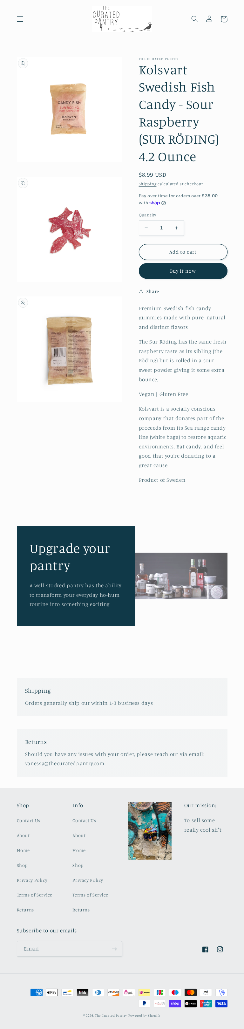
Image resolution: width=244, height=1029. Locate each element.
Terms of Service (34, 894)
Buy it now (183, 271)
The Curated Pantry (111, 1015)
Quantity (147, 214)
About (23, 835)
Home (23, 850)
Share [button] (152, 291)
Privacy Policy (32, 880)
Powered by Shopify (144, 1015)
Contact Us (28, 820)
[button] (20, 19)
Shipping (148, 183)
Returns (25, 909)
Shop (22, 865)
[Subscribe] (114, 949)
